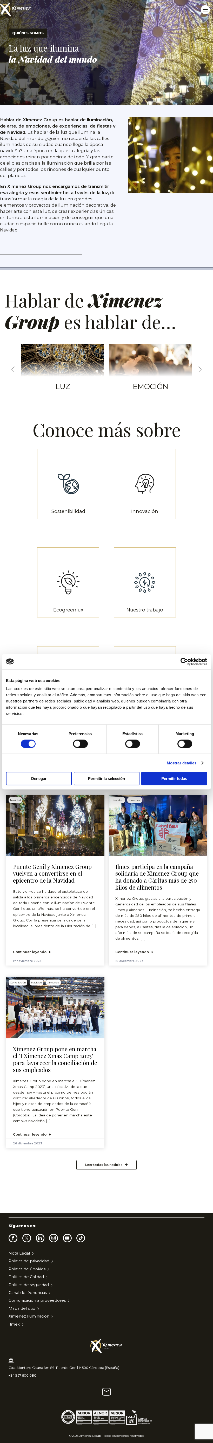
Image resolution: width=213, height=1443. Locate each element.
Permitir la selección (106, 778)
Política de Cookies (27, 1269)
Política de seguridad (29, 1285)
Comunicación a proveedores (37, 1300)
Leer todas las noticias (103, 1165)
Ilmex (14, 1324)
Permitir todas (174, 778)
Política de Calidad (26, 1277)
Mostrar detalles (182, 763)
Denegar (38, 778)
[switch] (80, 744)
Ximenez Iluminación (29, 1316)
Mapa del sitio (22, 1308)
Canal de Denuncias (28, 1292)
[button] (13, 369)
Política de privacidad (29, 1261)
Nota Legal (19, 1253)
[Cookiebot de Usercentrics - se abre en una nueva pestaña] (184, 661)
